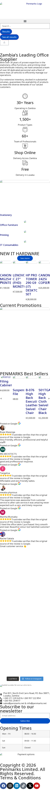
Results (6, 31)
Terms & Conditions (20, 778)
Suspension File (21, 392)
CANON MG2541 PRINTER (6, 279)
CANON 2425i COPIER (44, 279)
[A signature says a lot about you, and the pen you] (25, 559)
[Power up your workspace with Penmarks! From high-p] (25, 587)
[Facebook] (3, 785)
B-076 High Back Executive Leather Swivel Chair (33, 401)
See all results (9, 37)
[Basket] (4, 42)
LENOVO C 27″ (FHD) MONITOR (20, 281)
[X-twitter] (30, 785)
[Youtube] (36, 785)
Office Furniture (9, 224)
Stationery (6, 214)
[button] (25, 21)
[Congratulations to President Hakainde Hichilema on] (25, 619)
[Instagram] (10, 785)
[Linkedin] (16, 785)
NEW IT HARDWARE (19, 253)
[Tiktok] (23, 785)
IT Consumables (9, 244)
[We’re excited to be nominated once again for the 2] (25, 654)
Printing (4, 234)
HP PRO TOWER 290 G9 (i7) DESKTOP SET (33, 284)
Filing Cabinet (6, 383)
